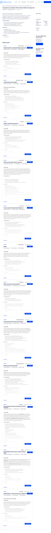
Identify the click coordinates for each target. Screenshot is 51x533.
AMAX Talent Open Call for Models (12, 284)
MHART (22, 449)
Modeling (22, 49)
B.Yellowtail (22, 121)
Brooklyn (6, 209)
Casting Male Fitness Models (10, 82)
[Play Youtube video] (42, 62)
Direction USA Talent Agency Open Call (13, 162)
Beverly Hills (6, 323)
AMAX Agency (21, 282)
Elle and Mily (21, 491)
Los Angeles (10, 83)
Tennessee (9, 285)
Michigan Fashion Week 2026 (10, 365)
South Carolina (12, 9)
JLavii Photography (21, 244)
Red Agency (21, 404)
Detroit (6, 367)
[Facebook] (37, 16)
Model (16, 49)
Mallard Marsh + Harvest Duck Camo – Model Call (15, 493)
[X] (40, 16)
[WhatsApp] (46, 16)
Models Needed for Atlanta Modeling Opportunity (15, 47)
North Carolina (10, 163)
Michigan (8, 367)
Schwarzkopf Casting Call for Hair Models (13, 321)
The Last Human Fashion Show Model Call (13, 207)
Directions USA (21, 160)
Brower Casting (4, 9)
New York (9, 209)
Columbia (9, 9)
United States (10, 454)
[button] (36, 2)
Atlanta (6, 49)
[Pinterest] (43, 16)
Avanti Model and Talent (20, 319)
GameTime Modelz (21, 45)
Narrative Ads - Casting (19, 80)
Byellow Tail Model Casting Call (11, 123)
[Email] (48, 16)
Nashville (6, 285)
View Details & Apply (27, 115)
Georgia (8, 49)
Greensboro (6, 163)
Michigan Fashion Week (20, 363)
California (6, 83)
